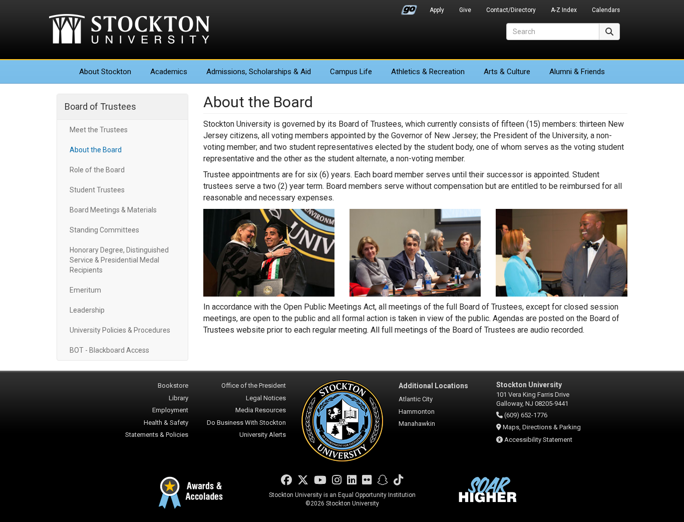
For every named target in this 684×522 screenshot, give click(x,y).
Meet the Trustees (99, 130)
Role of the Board (97, 170)
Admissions (258, 71)
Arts (507, 71)
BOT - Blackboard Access (109, 350)
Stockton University (129, 30)
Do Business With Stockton (246, 422)
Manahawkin (417, 423)
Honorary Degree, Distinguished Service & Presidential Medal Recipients (119, 260)
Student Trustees (97, 190)
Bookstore (173, 385)
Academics (168, 71)
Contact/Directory (511, 10)
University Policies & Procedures (120, 330)
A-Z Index (564, 10)
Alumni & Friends (577, 71)
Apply (437, 10)
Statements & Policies (156, 434)
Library (178, 398)
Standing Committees (104, 230)
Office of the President (253, 385)
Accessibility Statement (538, 439)
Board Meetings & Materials (113, 210)
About (105, 71)
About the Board (96, 150)
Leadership (87, 310)
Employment (170, 410)
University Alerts (262, 434)
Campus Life (351, 71)
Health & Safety (166, 422)
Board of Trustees (100, 106)
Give (465, 10)
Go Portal (409, 7)
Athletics (428, 71)
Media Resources (260, 410)
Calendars (606, 10)
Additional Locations (433, 386)
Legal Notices (266, 398)
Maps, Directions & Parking (542, 427)
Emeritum (85, 290)
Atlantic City (416, 399)
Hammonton (417, 411)
